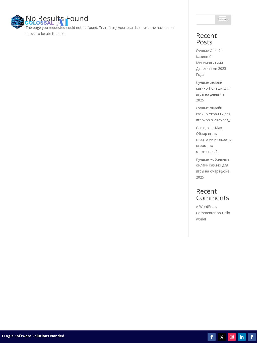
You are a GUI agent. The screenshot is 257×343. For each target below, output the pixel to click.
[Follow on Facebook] (212, 337)
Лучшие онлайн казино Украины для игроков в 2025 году (213, 113)
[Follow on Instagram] (232, 337)
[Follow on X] (222, 337)
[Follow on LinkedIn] (242, 337)
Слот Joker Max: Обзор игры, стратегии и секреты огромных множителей (213, 139)
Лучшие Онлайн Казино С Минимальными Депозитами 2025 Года (211, 62)
